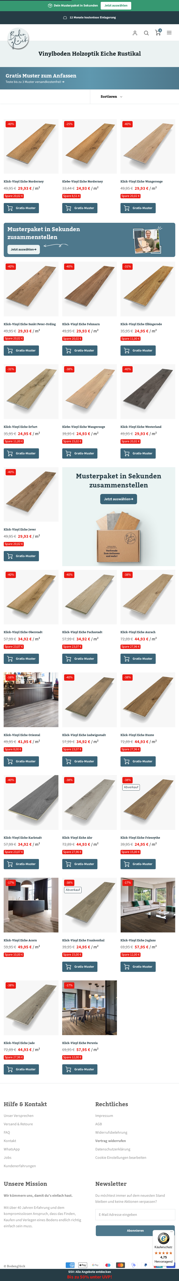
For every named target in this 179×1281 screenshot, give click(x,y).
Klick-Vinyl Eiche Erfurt (20, 427)
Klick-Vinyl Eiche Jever (20, 529)
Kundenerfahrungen (20, 1166)
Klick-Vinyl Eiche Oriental (22, 735)
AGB (98, 1124)
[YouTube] (45, 1237)
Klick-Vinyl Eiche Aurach (137, 632)
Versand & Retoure (18, 1124)
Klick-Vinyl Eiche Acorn (20, 940)
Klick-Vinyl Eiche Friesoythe (140, 838)
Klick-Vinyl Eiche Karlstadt (23, 838)
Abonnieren (135, 1230)
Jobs (7, 1157)
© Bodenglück (14, 1266)
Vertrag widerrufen (110, 1140)
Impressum (104, 1115)
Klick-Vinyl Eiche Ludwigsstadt (84, 735)
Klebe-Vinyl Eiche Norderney (82, 181)
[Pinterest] (32, 1237)
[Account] (135, 32)
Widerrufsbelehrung (111, 1132)
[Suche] (146, 32)
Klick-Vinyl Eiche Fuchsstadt (82, 632)
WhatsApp (12, 1149)
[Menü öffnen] (169, 32)
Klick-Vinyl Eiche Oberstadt (23, 632)
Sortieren (109, 96)
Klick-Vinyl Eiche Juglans (138, 940)
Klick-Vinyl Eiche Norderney (24, 181)
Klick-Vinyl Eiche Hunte (137, 735)
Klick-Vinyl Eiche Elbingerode (141, 324)
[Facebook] (6, 1237)
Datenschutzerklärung (112, 1149)
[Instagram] (19, 1237)
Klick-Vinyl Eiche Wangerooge (141, 181)
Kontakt (10, 1140)
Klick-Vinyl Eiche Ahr (77, 838)
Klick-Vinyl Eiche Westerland (141, 427)
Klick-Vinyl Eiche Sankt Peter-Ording (30, 324)
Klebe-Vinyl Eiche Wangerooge (83, 427)
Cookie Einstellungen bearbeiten (120, 1157)
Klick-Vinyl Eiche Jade (19, 1043)
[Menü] (171, 1233)
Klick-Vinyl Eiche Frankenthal (83, 940)
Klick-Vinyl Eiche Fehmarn (81, 324)
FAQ (7, 1132)
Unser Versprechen (19, 1115)
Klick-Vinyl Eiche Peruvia (80, 1043)
